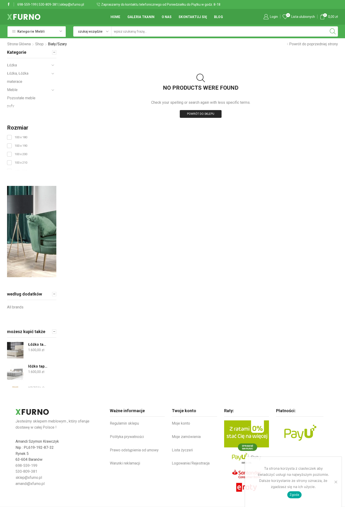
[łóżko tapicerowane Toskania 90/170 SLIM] (15, 372)
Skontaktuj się (193, 17)
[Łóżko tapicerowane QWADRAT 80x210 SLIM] (15, 350)
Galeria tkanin (141, 17)
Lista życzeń (182, 450)
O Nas (167, 17)
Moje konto (181, 423)
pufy (10, 106)
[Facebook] (8, 4)
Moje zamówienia (186, 436)
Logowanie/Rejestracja (191, 463)
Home (115, 17)
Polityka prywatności (127, 436)
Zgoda (294, 494)
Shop (39, 44)
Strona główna (19, 44)
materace (14, 81)
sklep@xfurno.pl (72, 4)
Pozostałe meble (21, 98)
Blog (218, 17)
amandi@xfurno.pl (30, 483)
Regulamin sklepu (124, 423)
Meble (12, 90)
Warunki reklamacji (125, 463)
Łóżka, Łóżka (17, 73)
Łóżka (12, 65)
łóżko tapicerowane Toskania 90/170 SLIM (38, 366)
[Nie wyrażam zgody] (335, 482)
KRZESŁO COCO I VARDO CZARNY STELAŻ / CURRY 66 (38, 388)
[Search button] (333, 31)
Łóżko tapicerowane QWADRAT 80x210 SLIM (38, 344)
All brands (15, 307)
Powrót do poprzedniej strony (313, 44)
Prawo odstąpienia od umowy (134, 450)
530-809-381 (48, 4)
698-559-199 (27, 4)
